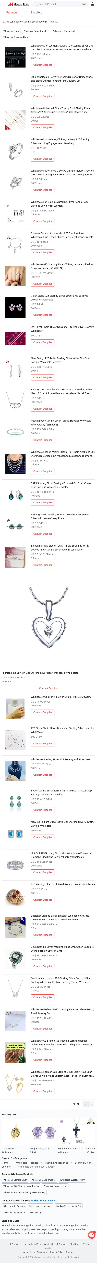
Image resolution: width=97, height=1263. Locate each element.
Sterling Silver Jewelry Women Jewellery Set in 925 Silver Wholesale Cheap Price (60, 516)
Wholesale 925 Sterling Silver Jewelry (21, 1186)
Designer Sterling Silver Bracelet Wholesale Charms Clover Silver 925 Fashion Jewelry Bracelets (60, 917)
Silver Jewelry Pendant (14, 1212)
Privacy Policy (56, 1252)
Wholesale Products (27, 1162)
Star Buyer (75, 1244)
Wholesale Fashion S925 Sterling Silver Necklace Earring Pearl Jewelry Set (62, 1011)
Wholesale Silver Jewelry (65, 31)
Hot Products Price (32, 1244)
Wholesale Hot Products (55, 1244)
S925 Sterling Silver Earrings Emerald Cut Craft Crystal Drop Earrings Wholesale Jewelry (61, 485)
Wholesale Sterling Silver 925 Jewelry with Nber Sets (60, 759)
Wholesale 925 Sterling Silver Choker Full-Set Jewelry (61, 697)
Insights (48, 1248)
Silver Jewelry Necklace (40, 1206)
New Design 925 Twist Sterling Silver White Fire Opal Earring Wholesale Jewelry (60, 360)
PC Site (85, 1244)
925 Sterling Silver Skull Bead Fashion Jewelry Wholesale (63, 884)
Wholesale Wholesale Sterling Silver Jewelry (24, 1192)
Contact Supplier (42, 65)
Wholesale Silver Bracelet (43, 1179)
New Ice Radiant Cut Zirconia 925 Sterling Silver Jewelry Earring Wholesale (62, 823)
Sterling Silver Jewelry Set (68, 1206)
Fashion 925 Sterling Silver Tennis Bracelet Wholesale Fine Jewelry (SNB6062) (61, 422)
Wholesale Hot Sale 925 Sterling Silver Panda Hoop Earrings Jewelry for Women (59, 203)
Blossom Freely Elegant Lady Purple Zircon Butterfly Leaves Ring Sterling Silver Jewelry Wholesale (60, 547)
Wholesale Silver (11, 31)
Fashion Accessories (56, 1162)
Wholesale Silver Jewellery (36, 31)
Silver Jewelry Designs (14, 1206)
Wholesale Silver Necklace (15, 37)
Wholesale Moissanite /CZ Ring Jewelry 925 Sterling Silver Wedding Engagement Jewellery (60, 141)
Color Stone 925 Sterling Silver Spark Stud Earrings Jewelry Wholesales (59, 297)
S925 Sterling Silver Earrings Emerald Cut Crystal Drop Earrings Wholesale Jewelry (61, 792)
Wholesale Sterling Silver (15, 1179)
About (26, 1252)
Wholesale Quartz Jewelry (72, 1179)
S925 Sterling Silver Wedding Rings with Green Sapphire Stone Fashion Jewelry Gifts (62, 948)
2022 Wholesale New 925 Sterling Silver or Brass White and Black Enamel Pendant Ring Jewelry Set (62, 78)
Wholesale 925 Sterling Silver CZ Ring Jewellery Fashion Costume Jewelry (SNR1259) (62, 266)
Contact (70, 1252)
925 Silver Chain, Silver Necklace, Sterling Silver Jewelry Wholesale (62, 328)
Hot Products (13, 1244)
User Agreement (39, 1252)
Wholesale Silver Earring (55, 1186)
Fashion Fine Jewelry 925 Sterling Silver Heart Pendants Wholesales (40, 672)
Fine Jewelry (35, 1212)
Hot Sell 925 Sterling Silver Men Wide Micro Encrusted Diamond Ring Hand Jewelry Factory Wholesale (61, 855)
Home (5, 1162)
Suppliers (36, 12)
